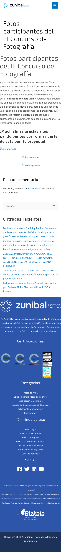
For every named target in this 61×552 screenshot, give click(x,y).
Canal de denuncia (31, 453)
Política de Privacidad (30, 433)
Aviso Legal (30, 429)
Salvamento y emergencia (30, 409)
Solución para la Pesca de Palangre (31, 397)
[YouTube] (41, 469)
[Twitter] (27, 469)
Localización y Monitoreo (30, 401)
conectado (34, 188)
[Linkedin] (34, 469)
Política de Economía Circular (30, 441)
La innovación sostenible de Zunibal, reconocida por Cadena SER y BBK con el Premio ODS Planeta (29, 287)
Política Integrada (30, 437)
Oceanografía (30, 413)
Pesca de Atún (30, 393)
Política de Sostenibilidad (30, 445)
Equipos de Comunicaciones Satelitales (30, 405)
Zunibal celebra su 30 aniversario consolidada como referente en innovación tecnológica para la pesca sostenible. (30, 274)
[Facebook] (19, 469)
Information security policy (30, 449)
